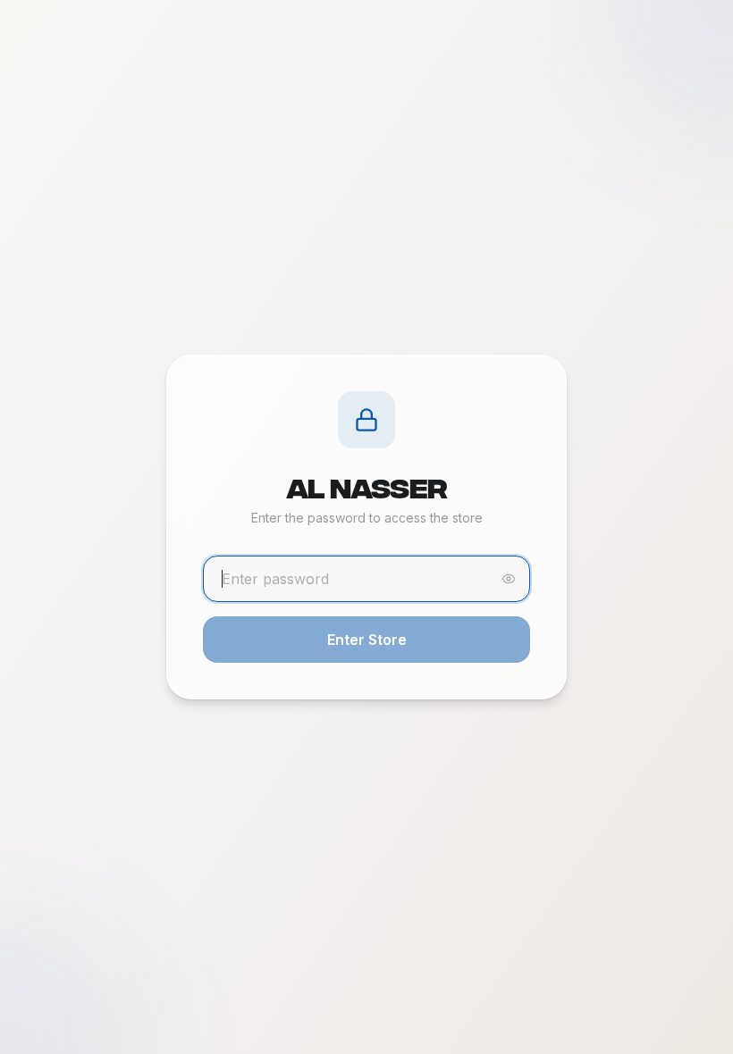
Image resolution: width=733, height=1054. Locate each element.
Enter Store (367, 639)
